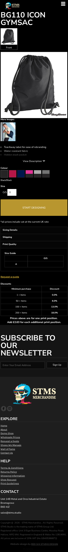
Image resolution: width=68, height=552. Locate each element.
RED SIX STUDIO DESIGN (44, 544)
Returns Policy (9, 471)
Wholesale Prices (10, 437)
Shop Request (8, 479)
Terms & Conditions (12, 467)
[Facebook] (3, 408)
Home (4, 425)
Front (9, 47)
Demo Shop (7, 433)
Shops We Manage (11, 445)
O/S (5, 192)
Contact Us (7, 452)
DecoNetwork (39, 549)
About (4, 429)
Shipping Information (13, 475)
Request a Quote (10, 441)
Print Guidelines (10, 483)
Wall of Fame (8, 449)
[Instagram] (9, 408)
